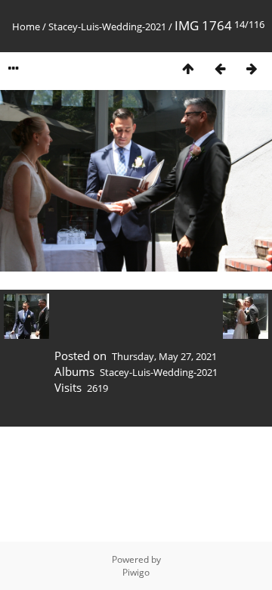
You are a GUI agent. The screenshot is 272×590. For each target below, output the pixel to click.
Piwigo (136, 572)
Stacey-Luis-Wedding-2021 (107, 26)
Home (26, 26)
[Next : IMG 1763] (251, 68)
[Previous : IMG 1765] (220, 68)
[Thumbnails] (188, 68)
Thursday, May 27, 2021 (164, 356)
